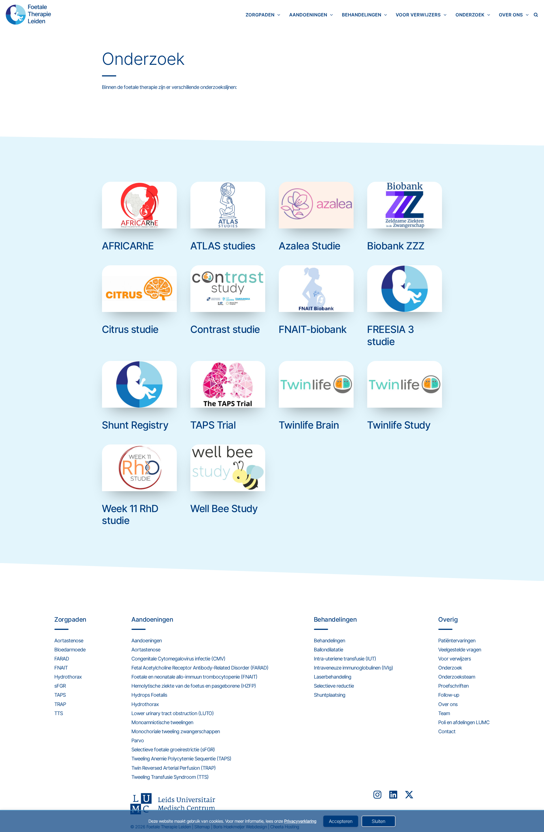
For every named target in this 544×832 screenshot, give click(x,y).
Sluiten (378, 821)
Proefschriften (453, 686)
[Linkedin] (393, 794)
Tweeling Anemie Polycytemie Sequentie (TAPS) (181, 759)
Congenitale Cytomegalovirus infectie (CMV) (178, 659)
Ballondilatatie (328, 650)
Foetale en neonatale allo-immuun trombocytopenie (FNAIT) (194, 677)
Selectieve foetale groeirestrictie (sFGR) (173, 749)
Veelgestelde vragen (459, 650)
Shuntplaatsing (329, 695)
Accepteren (340, 821)
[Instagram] (377, 794)
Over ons (511, 15)
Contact (447, 731)
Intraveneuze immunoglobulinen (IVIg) (353, 668)
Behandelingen (361, 15)
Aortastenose (68, 640)
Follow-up (448, 695)
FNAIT (61, 668)
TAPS (60, 695)
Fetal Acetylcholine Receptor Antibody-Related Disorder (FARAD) (200, 668)
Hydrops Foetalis (149, 695)
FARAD (61, 659)
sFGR (60, 686)
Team (444, 713)
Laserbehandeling (332, 677)
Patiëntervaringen (456, 640)
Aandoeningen (308, 15)
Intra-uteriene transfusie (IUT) (345, 659)
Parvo (137, 740)
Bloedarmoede (70, 650)
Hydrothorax (68, 677)
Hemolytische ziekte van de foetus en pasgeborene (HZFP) (193, 686)
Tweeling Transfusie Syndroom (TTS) (170, 777)
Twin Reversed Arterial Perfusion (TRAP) (173, 768)
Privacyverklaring (300, 821)
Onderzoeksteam (456, 677)
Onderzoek (470, 15)
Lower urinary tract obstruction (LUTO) (172, 713)
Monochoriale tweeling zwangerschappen (175, 731)
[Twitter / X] (409, 794)
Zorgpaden (260, 15)
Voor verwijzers (418, 15)
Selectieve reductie (334, 686)
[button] (277, 14)
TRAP (60, 704)
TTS (58, 713)
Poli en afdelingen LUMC (464, 722)
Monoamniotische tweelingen (162, 722)
